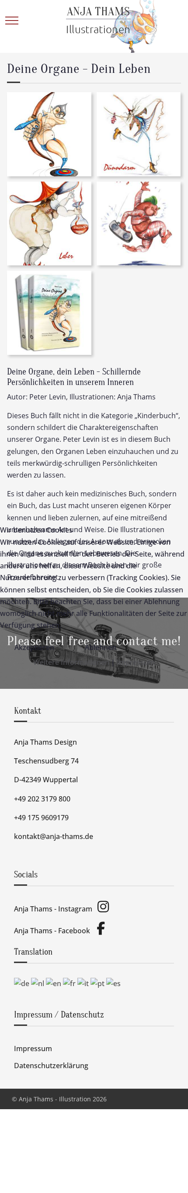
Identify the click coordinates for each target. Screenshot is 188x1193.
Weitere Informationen (71, 662)
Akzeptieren (34, 647)
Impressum (136, 662)
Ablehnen (100, 647)
